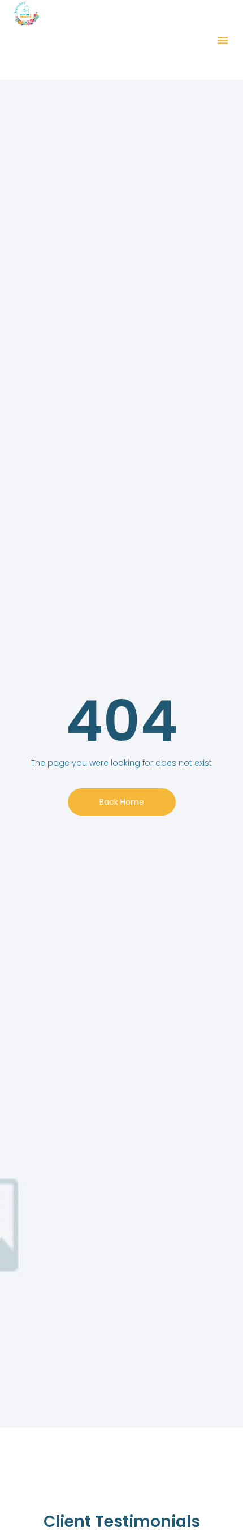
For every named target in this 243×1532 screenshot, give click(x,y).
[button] (222, 40)
